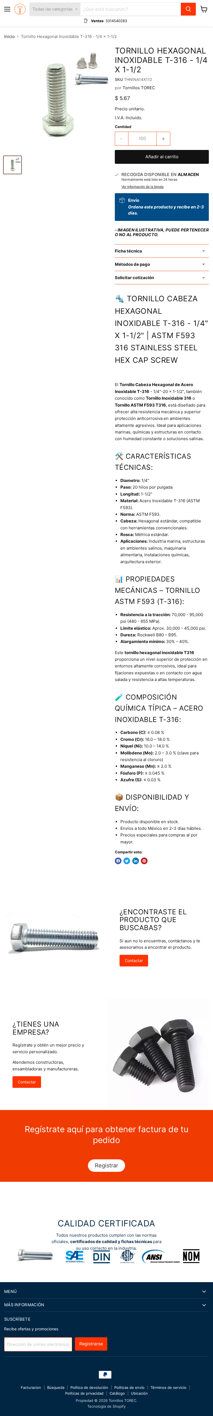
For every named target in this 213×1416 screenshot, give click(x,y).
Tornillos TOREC (139, 87)
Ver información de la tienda (142, 187)
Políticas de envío (129, 1387)
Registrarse (91, 1343)
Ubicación (139, 1393)
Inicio (9, 36)
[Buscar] (188, 9)
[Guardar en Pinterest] (144, 861)
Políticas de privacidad (84, 1393)
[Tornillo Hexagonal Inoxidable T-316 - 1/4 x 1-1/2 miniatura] (12, 165)
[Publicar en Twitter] (126, 861)
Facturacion (31, 1387)
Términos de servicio (168, 1387)
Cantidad (123, 127)
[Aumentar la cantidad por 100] (163, 139)
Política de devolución (89, 1387)
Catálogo (117, 1393)
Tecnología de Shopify (106, 1406)
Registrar (106, 1165)
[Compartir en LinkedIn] (135, 861)
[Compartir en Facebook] (118, 861)
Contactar (134, 960)
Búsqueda (55, 1387)
